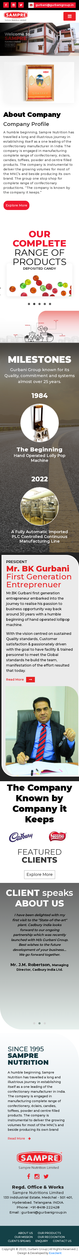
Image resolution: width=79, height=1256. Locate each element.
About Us (25, 1233)
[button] (29, 304)
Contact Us (62, 1241)
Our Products (49, 1233)
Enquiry (42, 1241)
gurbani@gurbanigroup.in (54, 5)
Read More (15, 679)
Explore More (16, 205)
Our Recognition (51, 1237)
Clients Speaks (19, 1241)
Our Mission (23, 1237)
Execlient (55, 1253)
